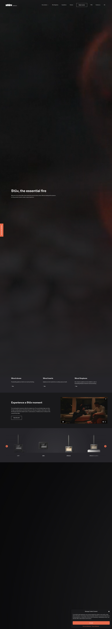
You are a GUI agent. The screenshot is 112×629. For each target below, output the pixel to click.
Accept (91, 623)
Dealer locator (82, 5)
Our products (44, 5)
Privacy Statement (95, 626)
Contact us (98, 5)
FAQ (91, 5)
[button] (109, 611)
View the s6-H (16, 417)
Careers (71, 5)
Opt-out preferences (87, 626)
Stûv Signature (55, 5)
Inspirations (64, 5)
